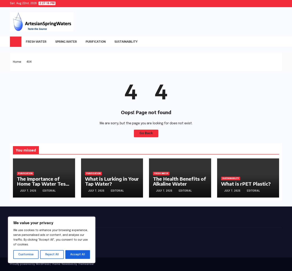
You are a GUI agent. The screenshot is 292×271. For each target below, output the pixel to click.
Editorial (49, 191)
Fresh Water (36, 41)
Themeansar (86, 264)
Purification (96, 41)
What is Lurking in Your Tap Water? (112, 181)
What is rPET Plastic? (246, 184)
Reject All (52, 254)
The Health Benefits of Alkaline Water (179, 181)
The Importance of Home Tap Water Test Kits (42, 184)
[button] (279, 41)
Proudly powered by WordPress (30, 264)
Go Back (146, 133)
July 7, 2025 (28, 191)
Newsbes (68, 264)
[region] (51, 240)
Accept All (77, 254)
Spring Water (66, 41)
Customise (26, 254)
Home (17, 62)
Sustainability (125, 41)
